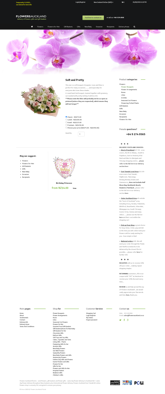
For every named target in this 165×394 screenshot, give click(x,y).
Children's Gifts (58, 375)
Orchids (124, 98)
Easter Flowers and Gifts (61, 362)
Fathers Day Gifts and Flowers (63, 360)
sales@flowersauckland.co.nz (134, 315)
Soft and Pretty (74, 80)
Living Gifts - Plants (59, 342)
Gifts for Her (57, 366)
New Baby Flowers (59, 349)
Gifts (78, 27)
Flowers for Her (58, 364)
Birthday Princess (64, 183)
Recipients (110, 27)
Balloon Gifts (57, 335)
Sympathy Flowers (59, 353)
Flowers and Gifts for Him (61, 368)
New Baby (88, 27)
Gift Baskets (68, 27)
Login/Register (80, 2)
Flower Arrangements (129, 90)
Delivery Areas (124, 27)
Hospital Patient (58, 371)
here (126, 166)
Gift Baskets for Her (59, 331)
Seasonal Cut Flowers (129, 100)
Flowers (40, 27)
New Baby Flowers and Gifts (62, 355)
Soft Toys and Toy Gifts (60, 338)
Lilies (123, 95)
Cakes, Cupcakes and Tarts (62, 340)
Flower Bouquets (127, 87)
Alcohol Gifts (57, 346)
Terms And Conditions (27, 327)
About (22, 315)
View (74, 188)
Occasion (99, 27)
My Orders (89, 318)
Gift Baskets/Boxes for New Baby (64, 329)
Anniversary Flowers (59, 357)
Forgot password (91, 320)
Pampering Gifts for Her (60, 344)
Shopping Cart (91, 313)
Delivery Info (24, 322)
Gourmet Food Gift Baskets (62, 327)
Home (22, 313)
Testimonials (24, 318)
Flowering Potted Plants (130, 103)
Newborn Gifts (57, 373)
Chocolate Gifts (58, 333)
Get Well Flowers (58, 351)
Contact (22, 320)
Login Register (91, 315)
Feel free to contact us (93, 18)
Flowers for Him (54, 27)
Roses (123, 92)
